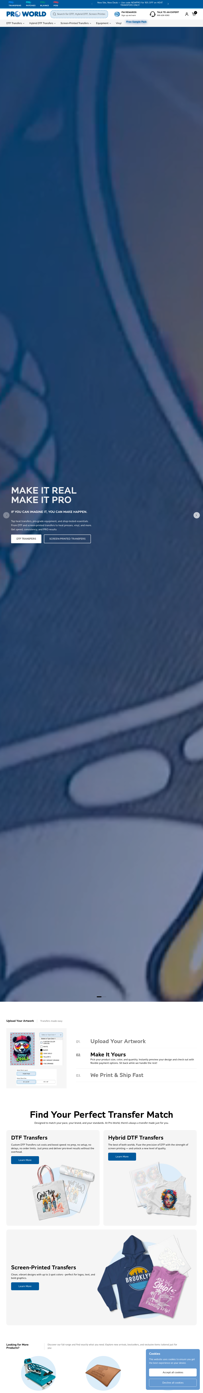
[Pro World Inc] (26, 14)
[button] (194, 14)
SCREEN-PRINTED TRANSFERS (67, 538)
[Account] (187, 14)
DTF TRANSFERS (26, 538)
